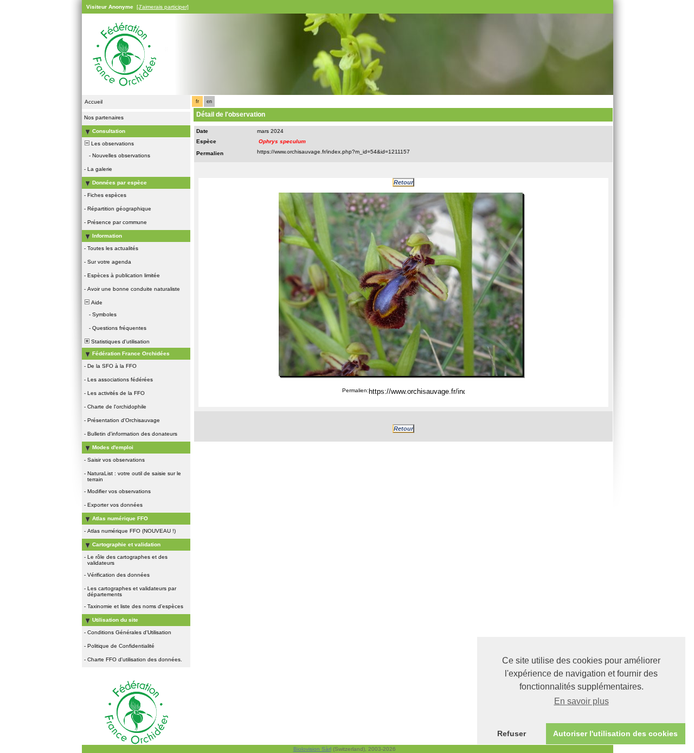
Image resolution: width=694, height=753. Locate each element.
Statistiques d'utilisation (119, 341)
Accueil (93, 102)
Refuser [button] (511, 733)
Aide (95, 302)
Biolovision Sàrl (312, 749)
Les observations (111, 143)
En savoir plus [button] (581, 701)
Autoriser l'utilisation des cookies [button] (615, 733)
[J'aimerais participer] (163, 7)
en (209, 101)
